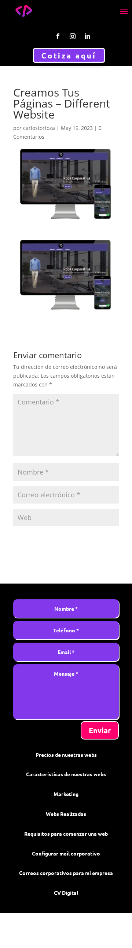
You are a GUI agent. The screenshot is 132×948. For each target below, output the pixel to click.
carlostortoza (39, 127)
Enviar (100, 730)
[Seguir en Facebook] (58, 36)
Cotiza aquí (68, 55)
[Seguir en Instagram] (72, 36)
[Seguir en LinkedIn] (87, 36)
